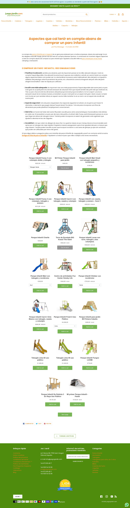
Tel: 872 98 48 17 (46, 471)
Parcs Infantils (97, 453)
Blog (14, 472)
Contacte (16, 453)
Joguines (95, 468)
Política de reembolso (21, 464)
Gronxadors (96, 455)
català (17, 496)
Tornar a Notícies (66, 436)
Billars (94, 464)
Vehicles (95, 470)
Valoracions (17, 470)
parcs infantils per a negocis (42, 54)
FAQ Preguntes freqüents (22, 466)
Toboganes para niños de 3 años (104, 459)
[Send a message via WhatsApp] (127, 505)
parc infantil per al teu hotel (92, 59)
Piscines (95, 472)
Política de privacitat (20, 457)
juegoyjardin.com (111, 501)
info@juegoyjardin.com (49, 469)
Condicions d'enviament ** (22, 462)
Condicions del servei (20, 459)
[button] (112, 14)
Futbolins (95, 462)
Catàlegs (16, 468)
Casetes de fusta (98, 466)
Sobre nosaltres (18, 455)
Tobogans (96, 457)
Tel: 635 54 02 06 (46, 474)
